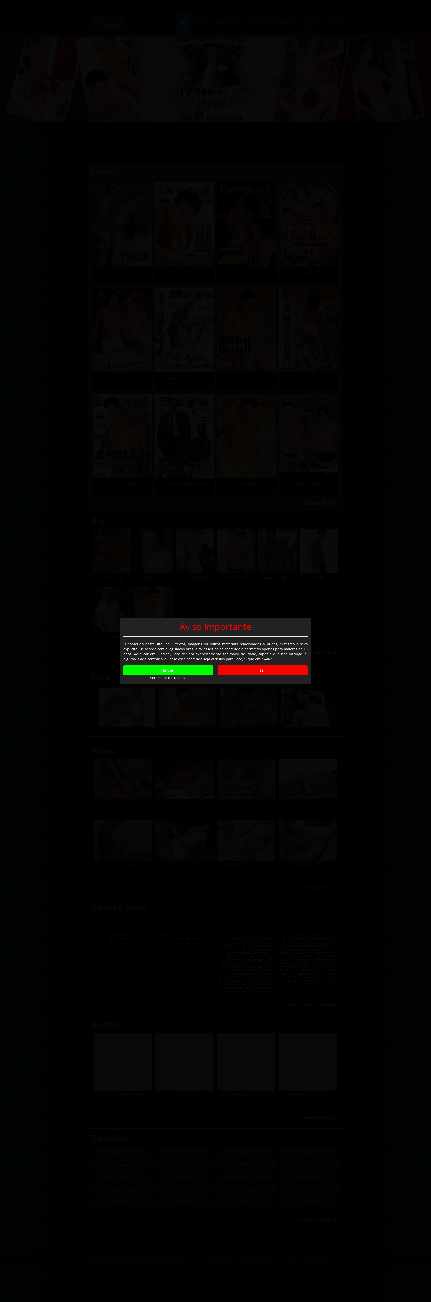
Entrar (168, 670)
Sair (263, 670)
